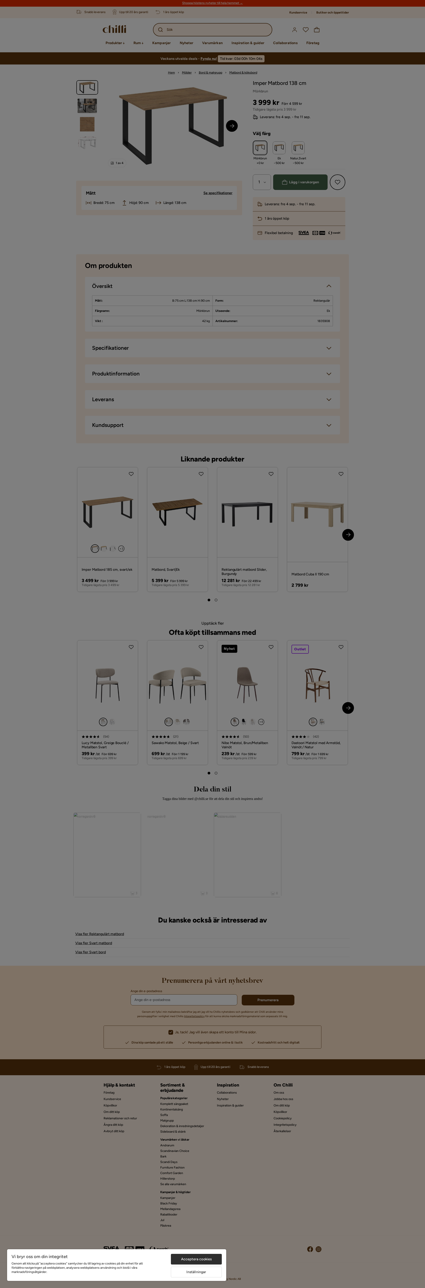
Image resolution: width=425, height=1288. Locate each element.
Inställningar (196, 1272)
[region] (116, 1265)
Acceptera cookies (196, 1259)
